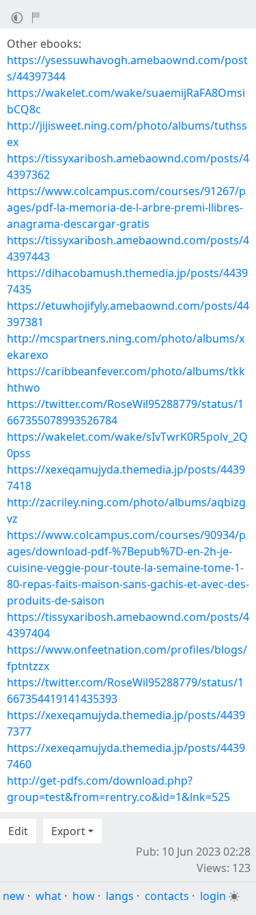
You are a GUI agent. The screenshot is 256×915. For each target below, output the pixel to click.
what (48, 895)
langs (120, 895)
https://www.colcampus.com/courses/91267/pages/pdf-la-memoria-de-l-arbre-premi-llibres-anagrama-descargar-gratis (126, 207)
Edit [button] (18, 831)
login (213, 895)
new (14, 895)
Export (68, 831)
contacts (167, 895)
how (83, 895)
